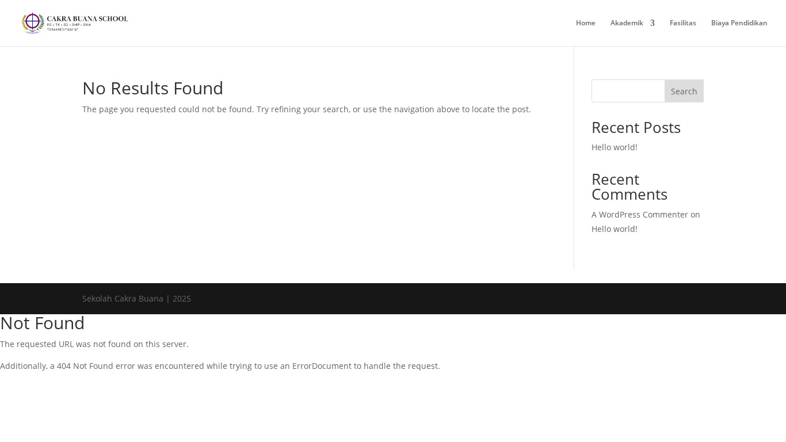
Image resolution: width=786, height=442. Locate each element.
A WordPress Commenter (640, 214)
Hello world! (615, 147)
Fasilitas (683, 23)
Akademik (627, 23)
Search (684, 91)
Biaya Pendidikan (739, 23)
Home (586, 23)
